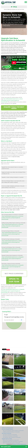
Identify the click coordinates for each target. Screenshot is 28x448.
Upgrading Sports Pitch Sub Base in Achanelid (13, 441)
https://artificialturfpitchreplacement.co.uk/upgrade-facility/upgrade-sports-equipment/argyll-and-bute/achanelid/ (13, 258)
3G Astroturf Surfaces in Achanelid (10, 436)
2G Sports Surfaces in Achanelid (10, 434)
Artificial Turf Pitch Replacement (19, 444)
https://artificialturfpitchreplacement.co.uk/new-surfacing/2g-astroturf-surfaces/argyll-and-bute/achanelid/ (12, 234)
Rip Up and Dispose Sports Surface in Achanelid (13, 430)
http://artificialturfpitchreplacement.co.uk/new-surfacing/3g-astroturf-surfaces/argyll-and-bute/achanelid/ (12, 100)
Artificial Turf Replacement (7, 427)
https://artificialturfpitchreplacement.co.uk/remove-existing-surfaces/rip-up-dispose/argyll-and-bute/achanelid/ (12, 218)
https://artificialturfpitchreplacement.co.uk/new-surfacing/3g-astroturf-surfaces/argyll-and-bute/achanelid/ (12, 242)
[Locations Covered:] (1, 2)
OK (21, 319)
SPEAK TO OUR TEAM (14, 280)
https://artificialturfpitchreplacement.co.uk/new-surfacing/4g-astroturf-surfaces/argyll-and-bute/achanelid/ (12, 250)
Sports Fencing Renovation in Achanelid (11, 442)
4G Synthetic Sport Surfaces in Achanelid (11, 437)
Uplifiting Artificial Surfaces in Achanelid (11, 431)
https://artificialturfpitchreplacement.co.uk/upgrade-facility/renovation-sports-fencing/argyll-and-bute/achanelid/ (13, 267)
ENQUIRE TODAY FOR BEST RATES (14, 107)
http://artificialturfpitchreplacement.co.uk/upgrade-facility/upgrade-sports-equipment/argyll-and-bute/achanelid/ (13, 291)
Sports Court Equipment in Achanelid (11, 440)
